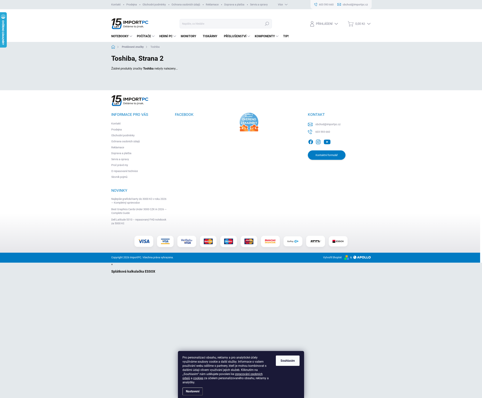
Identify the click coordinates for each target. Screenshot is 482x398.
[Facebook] (310, 141)
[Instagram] (318, 141)
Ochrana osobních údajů (186, 4)
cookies (198, 378)
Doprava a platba (234, 4)
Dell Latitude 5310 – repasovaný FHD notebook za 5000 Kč (138, 221)
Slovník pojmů (119, 176)
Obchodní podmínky (154, 4)
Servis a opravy (259, 4)
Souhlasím (288, 360)
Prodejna (131, 4)
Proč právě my (119, 165)
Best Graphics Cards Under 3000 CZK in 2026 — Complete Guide (139, 211)
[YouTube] (327, 141)
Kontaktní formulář (327, 155)
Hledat (267, 23)
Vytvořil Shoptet (332, 257)
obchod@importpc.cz (328, 124)
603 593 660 (322, 131)
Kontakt (116, 4)
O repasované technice (124, 171)
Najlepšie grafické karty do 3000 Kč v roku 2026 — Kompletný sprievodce (138, 200)
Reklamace (212, 4)
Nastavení (192, 391)
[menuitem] (122, 36)
